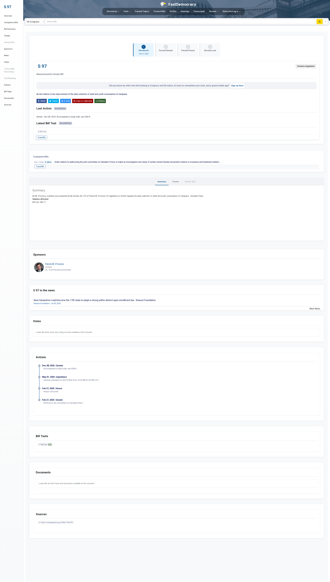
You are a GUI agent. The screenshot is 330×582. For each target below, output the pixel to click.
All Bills (173, 11)
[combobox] (35, 21)
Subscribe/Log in (230, 11)
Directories (112, 11)
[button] (325, 21)
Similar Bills (9, 42)
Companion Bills (11, 22)
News (6, 55)
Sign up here (237, 85)
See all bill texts (65, 123)
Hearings (185, 11)
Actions (7, 85)
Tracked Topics (142, 11)
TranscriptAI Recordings (9, 70)
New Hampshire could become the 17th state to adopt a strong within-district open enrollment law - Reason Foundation (95, 300)
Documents (9, 98)
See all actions (60, 108)
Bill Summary (9, 29)
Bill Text (43, 132)
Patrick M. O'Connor (54, 264)
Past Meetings (10, 78)
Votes (6, 62)
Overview (8, 16)
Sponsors (8, 49)
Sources (7, 105)
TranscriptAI (199, 11)
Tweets (7, 36)
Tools (125, 11)
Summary (162, 181)
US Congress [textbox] (33, 22)
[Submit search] (320, 21)
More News (315, 308)
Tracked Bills (159, 11)
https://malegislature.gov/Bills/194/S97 (57, 522)
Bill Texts (8, 92)
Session (212, 11)
